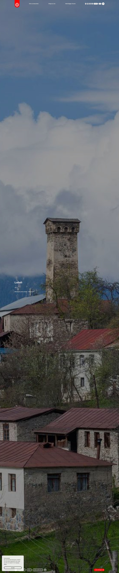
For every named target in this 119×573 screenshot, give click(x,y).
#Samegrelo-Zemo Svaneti (21, 291)
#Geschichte (31, 291)
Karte (29, 570)
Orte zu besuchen (34, 3)
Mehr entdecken (38, 570)
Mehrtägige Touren (70, 3)
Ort (17, 287)
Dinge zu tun (52, 3)
